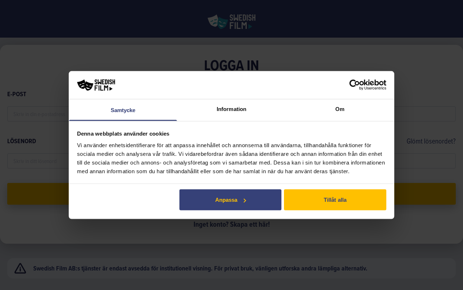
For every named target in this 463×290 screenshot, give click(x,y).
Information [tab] (231, 109)
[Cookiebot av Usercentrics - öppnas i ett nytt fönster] (354, 85)
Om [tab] (339, 109)
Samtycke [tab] (123, 110)
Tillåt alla (335, 200)
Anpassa (226, 200)
